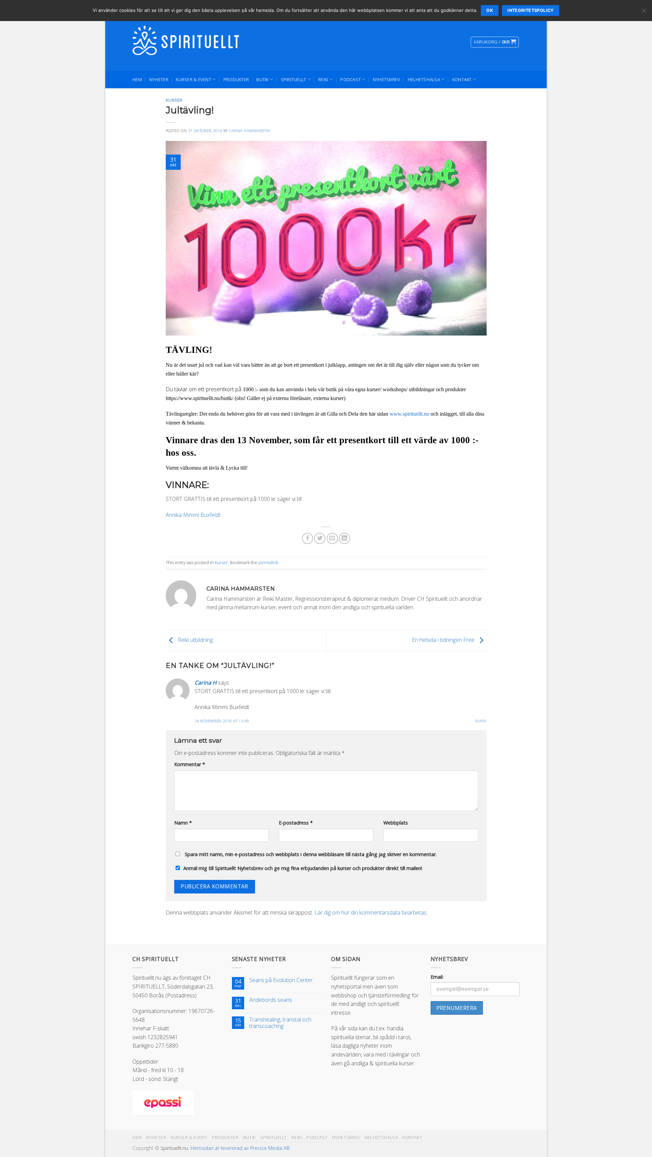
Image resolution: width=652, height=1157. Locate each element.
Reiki (323, 79)
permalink (268, 562)
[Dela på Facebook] (307, 538)
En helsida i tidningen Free (444, 640)
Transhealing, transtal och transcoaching (280, 1022)
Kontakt (462, 79)
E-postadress (296, 822)
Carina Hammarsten (249, 130)
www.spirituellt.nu (409, 414)
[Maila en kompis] (332, 538)
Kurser (174, 100)
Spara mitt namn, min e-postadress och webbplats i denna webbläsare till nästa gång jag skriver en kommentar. (311, 854)
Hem (137, 79)
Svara (481, 720)
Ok (489, 10)
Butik (262, 79)
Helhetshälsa (424, 79)
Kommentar (189, 764)
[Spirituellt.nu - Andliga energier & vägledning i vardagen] (186, 42)
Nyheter (158, 79)
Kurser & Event (193, 79)
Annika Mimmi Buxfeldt (193, 515)
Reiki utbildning (195, 640)
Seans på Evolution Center (281, 980)
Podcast (350, 79)
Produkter (236, 79)
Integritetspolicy (530, 10)
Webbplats (395, 822)
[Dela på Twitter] (319, 538)
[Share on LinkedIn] (344, 538)
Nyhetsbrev (386, 79)
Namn (183, 822)
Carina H (206, 682)
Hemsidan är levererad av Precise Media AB (240, 1148)
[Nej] (643, 12)
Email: (437, 977)
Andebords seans (270, 1000)
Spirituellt (293, 79)
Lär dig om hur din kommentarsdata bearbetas (370, 912)
